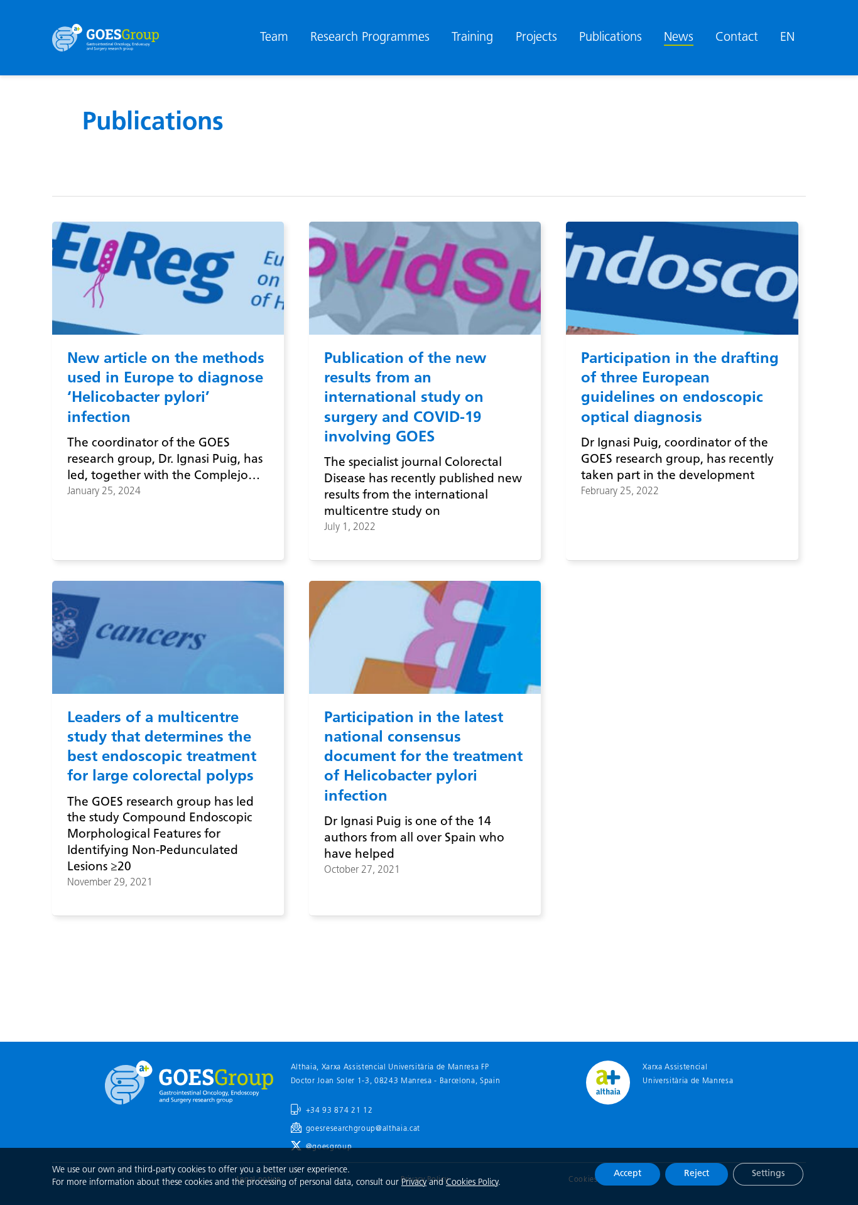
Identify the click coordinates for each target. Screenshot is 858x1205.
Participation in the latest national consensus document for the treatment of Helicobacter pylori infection (423, 757)
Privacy (413, 1182)
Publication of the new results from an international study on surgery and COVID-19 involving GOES (405, 398)
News (678, 37)
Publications (610, 37)
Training (472, 37)
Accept (627, 1174)
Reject (696, 1174)
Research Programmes (370, 37)
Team (274, 37)
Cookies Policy (472, 1182)
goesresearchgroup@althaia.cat (363, 1129)
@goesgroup (329, 1147)
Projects (536, 37)
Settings (768, 1174)
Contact (736, 37)
